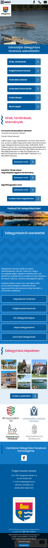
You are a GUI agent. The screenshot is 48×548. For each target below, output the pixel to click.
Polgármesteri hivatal (19, 70)
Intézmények (15, 97)
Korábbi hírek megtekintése (21, 198)
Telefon (39, 2)
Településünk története (24, 299)
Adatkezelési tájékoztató (24, 488)
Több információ (24, 542)
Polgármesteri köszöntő (24, 308)
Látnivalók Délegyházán (24, 337)
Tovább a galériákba (21, 396)
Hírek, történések (17, 61)
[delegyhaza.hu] (5, 7)
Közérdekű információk (20, 88)
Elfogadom (24, 545)
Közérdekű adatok (18, 79)
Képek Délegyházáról (24, 327)
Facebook (34, 2)
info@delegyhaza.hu (45, 2)
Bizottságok (15, 106)
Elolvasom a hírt (21, 162)
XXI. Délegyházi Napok (24, 318)
